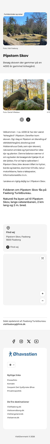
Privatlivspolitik (14, 391)
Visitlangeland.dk (15, 414)
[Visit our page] (21, 341)
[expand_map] (42, 258)
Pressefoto (12, 380)
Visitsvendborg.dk (15, 410)
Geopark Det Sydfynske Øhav (21, 387)
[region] (25, 279)
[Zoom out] (42, 301)
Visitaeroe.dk (13, 417)
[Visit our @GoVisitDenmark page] (29, 341)
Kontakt (11, 384)
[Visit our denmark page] (13, 341)
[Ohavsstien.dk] (23, 354)
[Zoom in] (42, 294)
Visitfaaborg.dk (14, 407)
